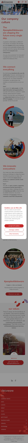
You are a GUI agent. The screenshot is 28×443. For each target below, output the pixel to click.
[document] (14, 221)
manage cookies (14, 230)
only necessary (14, 234)
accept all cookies (14, 226)
